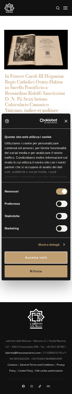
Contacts (12, 364)
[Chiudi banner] (66, 120)
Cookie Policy (25, 370)
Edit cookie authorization (49, 370)
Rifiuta (36, 271)
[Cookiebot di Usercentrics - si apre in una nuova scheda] (42, 121)
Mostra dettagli (49, 244)
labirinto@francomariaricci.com (23, 352)
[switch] (61, 204)
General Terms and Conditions (37, 364)
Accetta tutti (36, 257)
